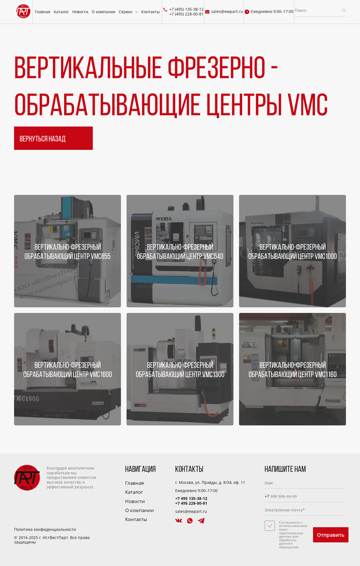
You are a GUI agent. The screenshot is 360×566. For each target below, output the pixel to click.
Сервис (126, 11)
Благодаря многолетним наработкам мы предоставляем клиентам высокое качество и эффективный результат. (71, 477)
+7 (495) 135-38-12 (186, 9)
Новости (80, 11)
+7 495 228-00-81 (191, 503)
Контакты (150, 11)
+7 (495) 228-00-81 (186, 14)
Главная (42, 11)
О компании (103, 11)
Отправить (331, 534)
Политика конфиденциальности (45, 529)
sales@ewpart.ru (227, 11)
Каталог (61, 11)
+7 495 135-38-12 (191, 498)
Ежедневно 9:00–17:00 (272, 11)
